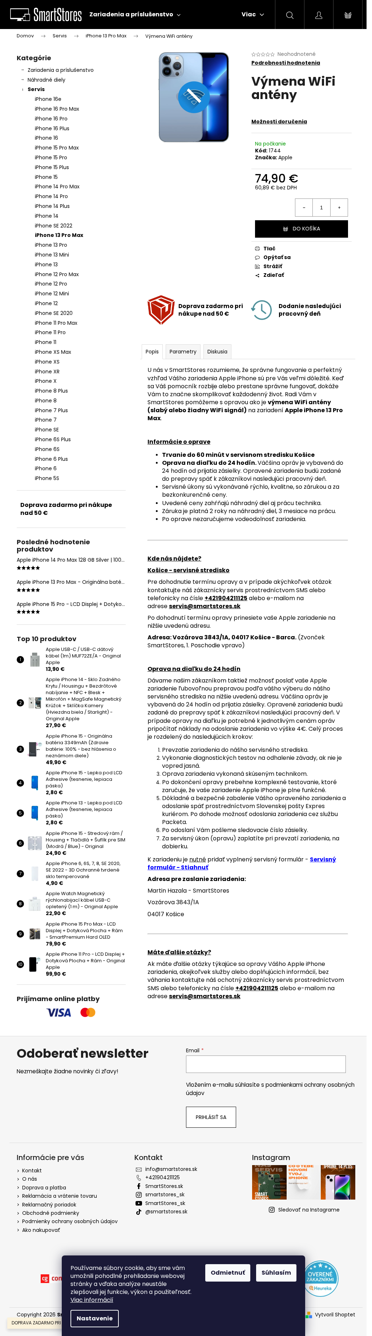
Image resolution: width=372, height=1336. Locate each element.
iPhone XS (47, 361)
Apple (285, 157)
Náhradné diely (46, 79)
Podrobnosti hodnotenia (285, 63)
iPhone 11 (45, 342)
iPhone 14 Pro (51, 196)
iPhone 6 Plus (51, 459)
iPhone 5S (47, 478)
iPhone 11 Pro (50, 332)
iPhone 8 (46, 400)
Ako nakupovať (41, 1230)
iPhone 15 (46, 177)
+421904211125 (162, 1177)
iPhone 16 (46, 138)
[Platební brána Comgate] (59, 1278)
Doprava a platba (44, 1187)
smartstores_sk (165, 1194)
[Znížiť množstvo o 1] (304, 207)
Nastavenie (95, 1318)
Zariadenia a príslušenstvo (61, 70)
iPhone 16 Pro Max (57, 108)
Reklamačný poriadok (49, 1204)
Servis (36, 89)
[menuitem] (135, 14)
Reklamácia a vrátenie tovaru (59, 1196)
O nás (29, 1179)
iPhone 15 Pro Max (57, 147)
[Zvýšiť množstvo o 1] (339, 207)
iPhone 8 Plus (51, 390)
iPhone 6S (47, 449)
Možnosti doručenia (279, 121)
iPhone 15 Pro (51, 157)
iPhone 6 (46, 468)
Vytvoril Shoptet (335, 1314)
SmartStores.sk (164, 1186)
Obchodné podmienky (50, 1213)
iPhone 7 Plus (51, 410)
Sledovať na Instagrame (309, 1209)
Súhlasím (276, 1273)
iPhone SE (47, 429)
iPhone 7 (46, 419)
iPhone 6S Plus (53, 439)
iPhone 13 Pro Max (59, 235)
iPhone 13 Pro (51, 245)
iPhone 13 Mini (52, 254)
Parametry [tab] (183, 351)
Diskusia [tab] (217, 351)
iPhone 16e (48, 99)
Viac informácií (91, 1300)
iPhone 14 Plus (52, 206)
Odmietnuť (228, 1273)
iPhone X (46, 381)
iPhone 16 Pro (51, 118)
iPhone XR (47, 371)
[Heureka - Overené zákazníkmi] (320, 1278)
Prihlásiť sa (211, 1117)
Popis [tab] (152, 351)
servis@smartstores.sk (204, 606)
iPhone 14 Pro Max (57, 186)
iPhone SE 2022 (53, 225)
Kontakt (32, 1170)
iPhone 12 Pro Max (57, 274)
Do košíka (306, 228)
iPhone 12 (46, 303)
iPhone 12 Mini (52, 293)
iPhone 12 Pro (51, 283)
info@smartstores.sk (171, 1169)
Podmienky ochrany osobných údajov (70, 1221)
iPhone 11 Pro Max (56, 323)
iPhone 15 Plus (52, 167)
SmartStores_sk (165, 1203)
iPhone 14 (46, 216)
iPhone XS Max (53, 352)
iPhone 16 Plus (52, 128)
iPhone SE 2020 (54, 313)
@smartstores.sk (166, 1211)
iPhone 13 (46, 264)
